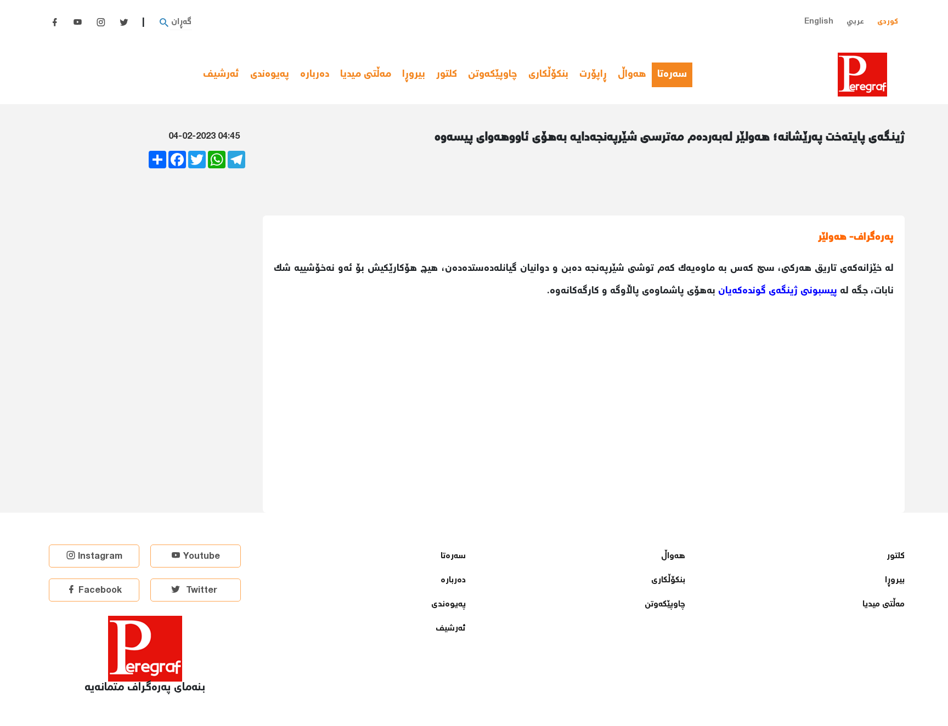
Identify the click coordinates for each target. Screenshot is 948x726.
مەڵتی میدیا (365, 74)
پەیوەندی (269, 74)
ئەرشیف (221, 74)
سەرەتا (674, 74)
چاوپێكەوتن (492, 74)
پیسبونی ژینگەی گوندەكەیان (777, 290)
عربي (855, 21)
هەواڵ (632, 74)
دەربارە (314, 74)
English (818, 21)
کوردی (887, 21)
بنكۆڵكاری (548, 74)
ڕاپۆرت (593, 74)
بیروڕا (413, 74)
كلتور (446, 74)
